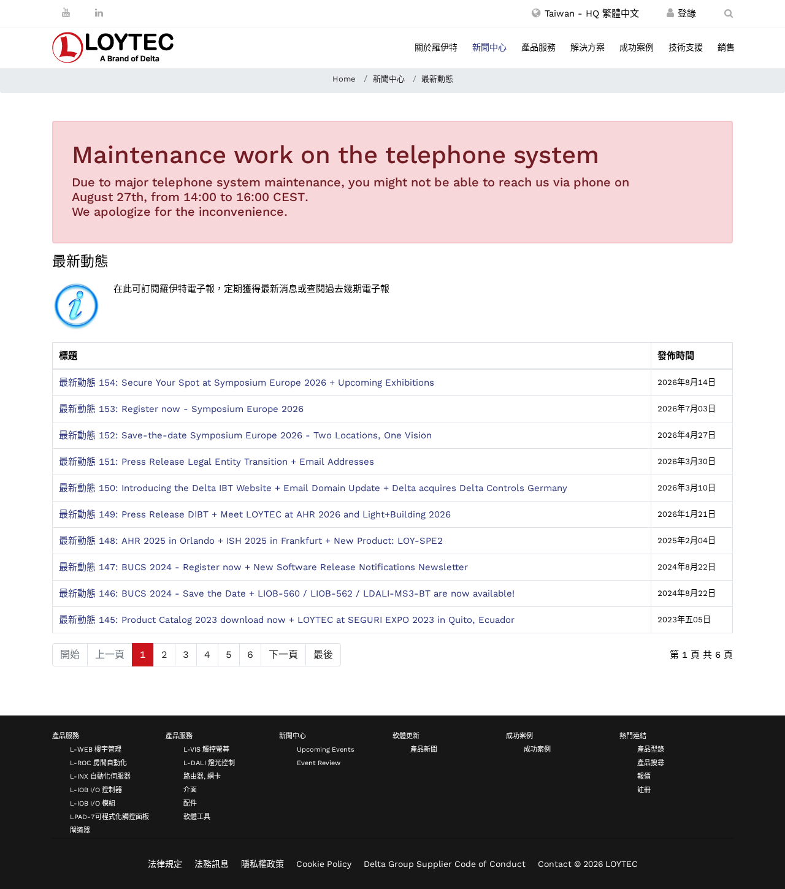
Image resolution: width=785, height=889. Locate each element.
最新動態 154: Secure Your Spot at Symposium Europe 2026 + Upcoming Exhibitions (246, 382)
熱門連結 (632, 736)
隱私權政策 (262, 864)
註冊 (644, 790)
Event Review (318, 763)
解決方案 (587, 47)
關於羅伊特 (436, 47)
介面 (190, 790)
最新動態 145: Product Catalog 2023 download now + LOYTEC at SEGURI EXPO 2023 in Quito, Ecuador (287, 619)
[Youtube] (66, 12)
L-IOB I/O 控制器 (96, 790)
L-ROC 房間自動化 (98, 763)
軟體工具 (196, 817)
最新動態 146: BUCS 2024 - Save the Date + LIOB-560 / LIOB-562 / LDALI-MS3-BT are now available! (287, 593)
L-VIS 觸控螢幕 (206, 750)
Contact (555, 864)
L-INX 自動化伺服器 (100, 776)
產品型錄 (650, 750)
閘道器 (80, 830)
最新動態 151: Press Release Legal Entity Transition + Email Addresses (216, 461)
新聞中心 (489, 47)
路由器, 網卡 (202, 776)
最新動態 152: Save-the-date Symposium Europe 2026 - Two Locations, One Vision (245, 435)
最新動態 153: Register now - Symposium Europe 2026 (181, 408)
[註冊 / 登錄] (670, 13)
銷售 (726, 47)
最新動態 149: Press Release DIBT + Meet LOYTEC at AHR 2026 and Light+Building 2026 (255, 514)
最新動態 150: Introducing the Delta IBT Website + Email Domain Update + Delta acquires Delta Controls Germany (313, 488)
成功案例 (636, 47)
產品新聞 (423, 750)
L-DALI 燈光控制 (209, 763)
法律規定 (165, 864)
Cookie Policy (323, 864)
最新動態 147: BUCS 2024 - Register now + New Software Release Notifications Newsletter (263, 567)
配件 (190, 803)
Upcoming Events (325, 750)
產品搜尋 (650, 763)
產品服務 (538, 47)
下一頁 (283, 654)
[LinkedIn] (99, 12)
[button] (585, 13)
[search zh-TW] (728, 13)
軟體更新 (405, 736)
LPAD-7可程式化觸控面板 (109, 817)
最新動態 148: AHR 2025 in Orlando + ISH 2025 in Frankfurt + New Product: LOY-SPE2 (251, 540)
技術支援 (685, 47)
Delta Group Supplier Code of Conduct (445, 864)
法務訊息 (211, 864)
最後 (323, 654)
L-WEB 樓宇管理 (95, 750)
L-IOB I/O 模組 (92, 803)
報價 (644, 776)
